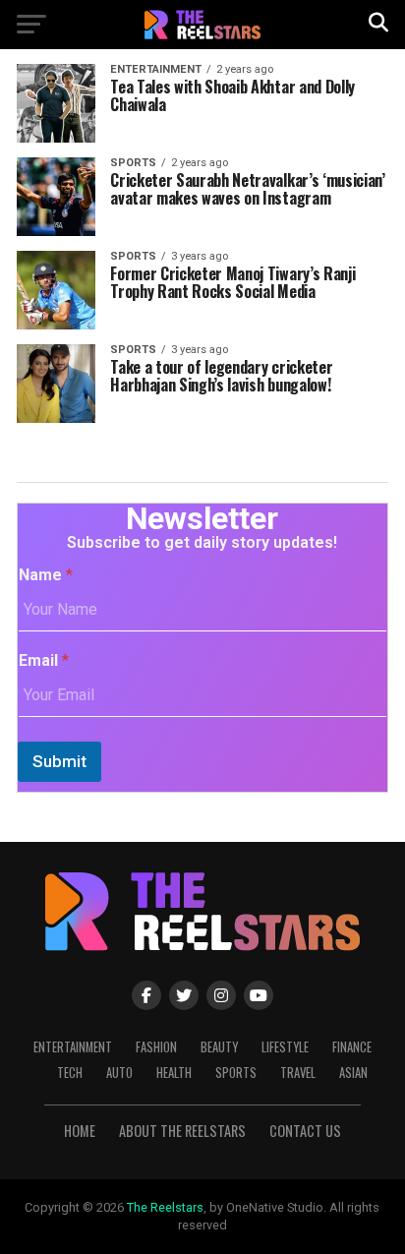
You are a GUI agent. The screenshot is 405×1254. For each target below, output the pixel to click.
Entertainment (72, 1047)
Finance (352, 1047)
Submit (59, 761)
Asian (353, 1072)
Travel (298, 1072)
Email (44, 660)
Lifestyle (285, 1047)
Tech (70, 1072)
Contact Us (305, 1130)
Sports (236, 1072)
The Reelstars (165, 1207)
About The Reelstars (182, 1130)
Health (174, 1072)
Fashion (156, 1047)
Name (46, 575)
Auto (119, 1072)
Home (79, 1130)
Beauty (219, 1047)
